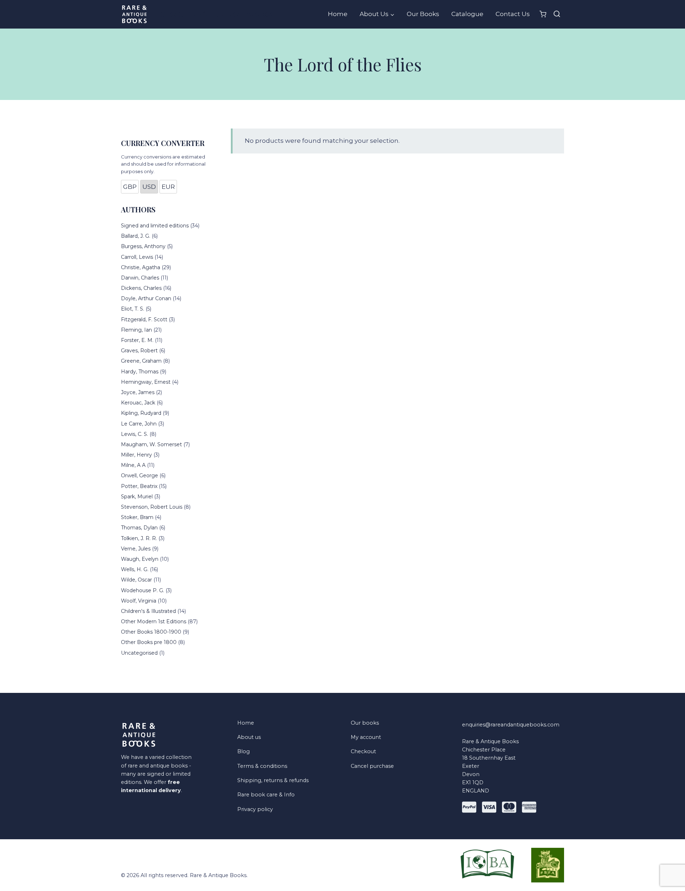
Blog (243, 751)
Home (337, 13)
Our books (365, 723)
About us (249, 737)
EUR (168, 186)
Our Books (423, 13)
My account (366, 737)
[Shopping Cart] (542, 14)
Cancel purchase (372, 766)
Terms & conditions (262, 766)
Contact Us (513, 13)
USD (149, 186)
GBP (130, 186)
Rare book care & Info (266, 794)
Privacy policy (255, 809)
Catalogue (467, 13)
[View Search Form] (557, 14)
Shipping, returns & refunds (273, 780)
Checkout (363, 751)
